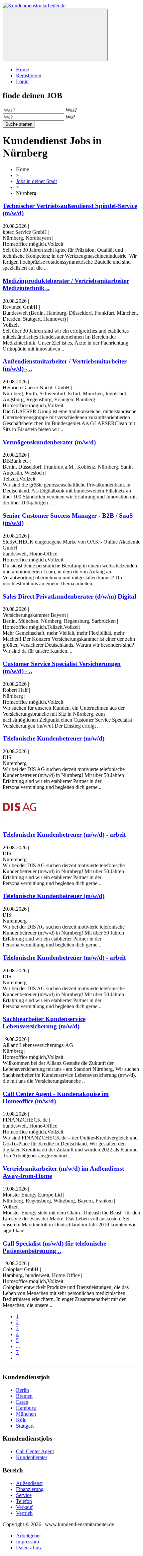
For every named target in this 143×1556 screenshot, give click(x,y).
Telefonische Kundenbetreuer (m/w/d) (53, 738)
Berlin (22, 1390)
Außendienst (29, 1483)
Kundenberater (31, 1457)
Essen (22, 1402)
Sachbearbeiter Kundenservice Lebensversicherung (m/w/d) (44, 1022)
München (26, 1414)
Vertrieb (24, 1513)
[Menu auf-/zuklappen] (55, 35)
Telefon (24, 1501)
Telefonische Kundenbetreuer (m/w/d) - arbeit (64, 834)
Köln (21, 1420)
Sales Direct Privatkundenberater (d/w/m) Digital (69, 596)
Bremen (24, 1396)
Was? (71, 110)
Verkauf (24, 1507)
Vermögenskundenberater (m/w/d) (49, 442)
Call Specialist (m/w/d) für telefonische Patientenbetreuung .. (54, 1247)
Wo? (70, 117)
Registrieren (28, 75)
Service (24, 1495)
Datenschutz (29, 1547)
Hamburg (26, 1408)
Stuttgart (25, 1426)
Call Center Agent (35, 1451)
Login (22, 81)
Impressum (27, 1541)
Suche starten (18, 124)
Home (22, 69)
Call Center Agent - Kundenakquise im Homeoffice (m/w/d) (56, 1097)
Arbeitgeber (28, 1535)
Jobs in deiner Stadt (36, 181)
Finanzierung (30, 1489)
